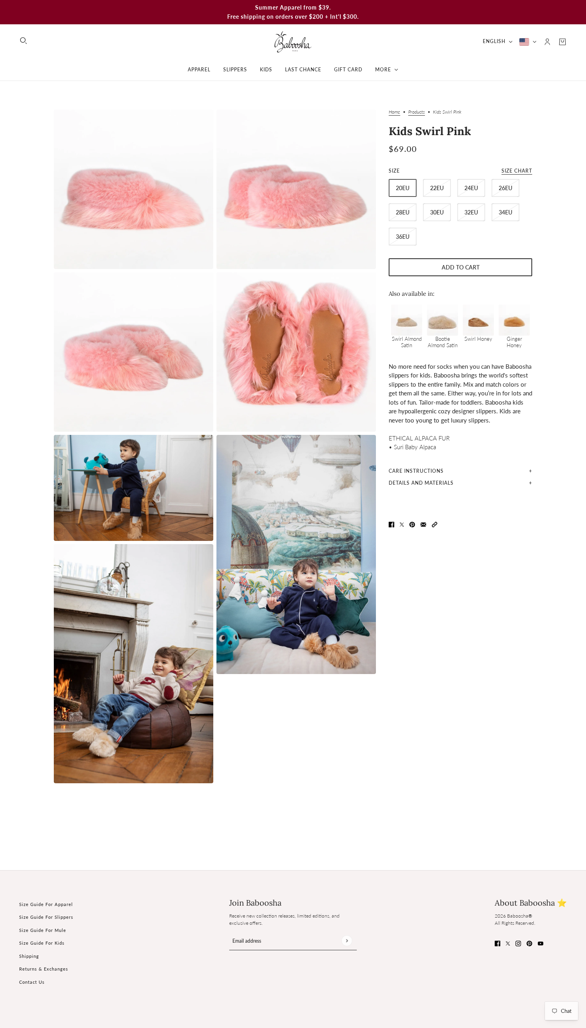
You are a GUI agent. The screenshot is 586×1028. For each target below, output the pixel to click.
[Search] (23, 40)
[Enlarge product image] (133, 189)
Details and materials (421, 482)
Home (394, 112)
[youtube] (541, 943)
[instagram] (518, 943)
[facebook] (497, 943)
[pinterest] (529, 943)
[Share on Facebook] (391, 523)
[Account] (547, 41)
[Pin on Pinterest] (412, 523)
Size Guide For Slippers (46, 917)
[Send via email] (423, 523)
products (416, 112)
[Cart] (562, 41)
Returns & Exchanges (43, 968)
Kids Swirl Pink (430, 131)
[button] (434, 523)
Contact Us (32, 982)
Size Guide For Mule (42, 930)
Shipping (29, 956)
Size (460, 171)
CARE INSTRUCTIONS (416, 471)
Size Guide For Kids (42, 942)
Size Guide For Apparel (46, 904)
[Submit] (346, 940)
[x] (508, 943)
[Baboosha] (293, 42)
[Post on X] (402, 523)
